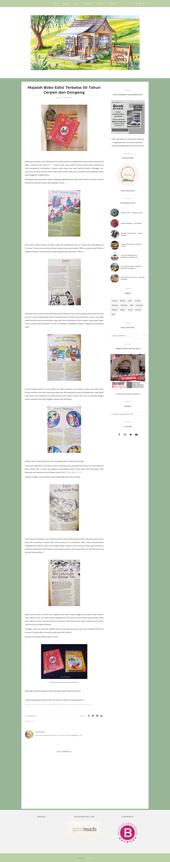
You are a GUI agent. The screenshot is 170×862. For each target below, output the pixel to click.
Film (131, 305)
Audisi (130, 310)
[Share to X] (93, 716)
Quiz (113, 314)
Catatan (114, 301)
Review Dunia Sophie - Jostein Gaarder (132, 234)
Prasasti (138, 310)
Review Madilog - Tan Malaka (131, 223)
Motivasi (115, 305)
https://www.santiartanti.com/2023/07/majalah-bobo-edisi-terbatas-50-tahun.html (58, 704)
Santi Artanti (88, 857)
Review (32, 721)
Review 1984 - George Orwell (131, 213)
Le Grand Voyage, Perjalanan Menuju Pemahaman (131, 267)
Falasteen (124, 305)
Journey (137, 301)
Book (130, 301)
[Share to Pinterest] (97, 716)
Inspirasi (114, 310)
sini (51, 165)
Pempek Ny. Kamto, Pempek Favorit (131, 245)
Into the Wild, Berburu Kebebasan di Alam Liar (129, 256)
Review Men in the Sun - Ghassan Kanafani (133, 278)
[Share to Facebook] (89, 716)
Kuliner (123, 310)
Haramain (139, 305)
